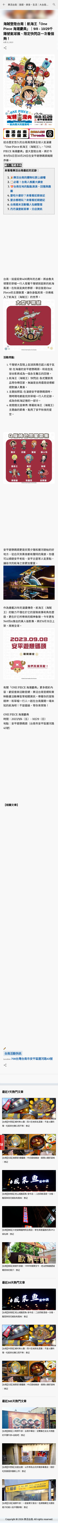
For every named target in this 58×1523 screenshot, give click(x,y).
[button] (5, 48)
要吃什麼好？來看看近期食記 (27, 195)
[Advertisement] (29, 243)
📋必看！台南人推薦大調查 (26, 182)
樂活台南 (28, 1519)
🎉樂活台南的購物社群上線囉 (28, 177)
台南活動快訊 (13, 1053)
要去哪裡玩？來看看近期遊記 (27, 200)
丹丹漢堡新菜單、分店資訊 (26, 209)
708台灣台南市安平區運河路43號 (32, 1058)
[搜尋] (54, 4)
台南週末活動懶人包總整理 (26, 204)
